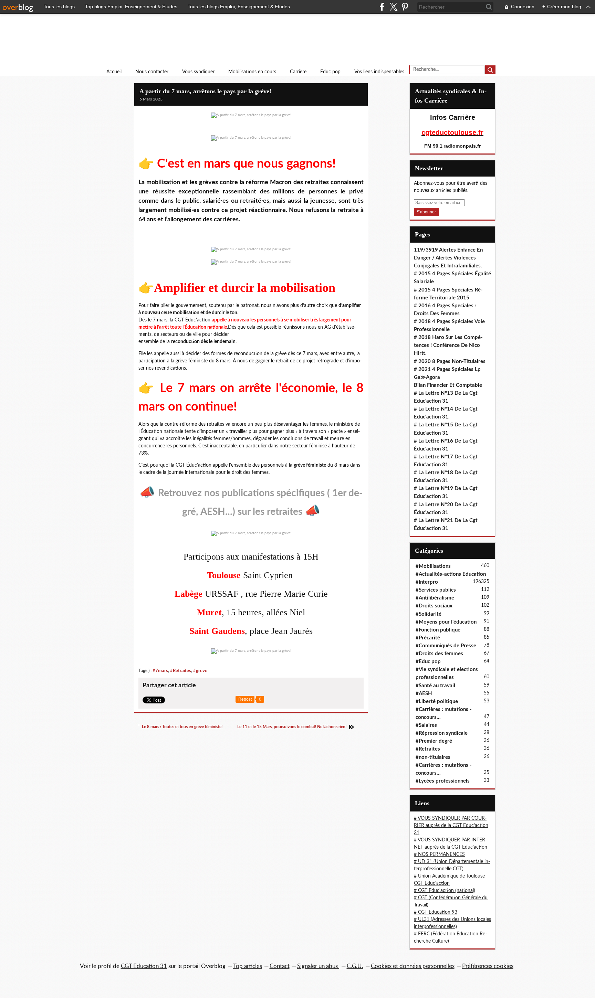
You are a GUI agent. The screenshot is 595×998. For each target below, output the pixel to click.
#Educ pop (428, 661)
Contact (280, 966)
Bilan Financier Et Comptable (448, 385)
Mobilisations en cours (252, 72)
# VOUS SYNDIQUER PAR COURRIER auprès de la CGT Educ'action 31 (451, 825)
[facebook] (382, 7)
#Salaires (426, 725)
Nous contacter (151, 72)
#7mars (160, 671)
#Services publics (436, 590)
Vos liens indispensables (379, 72)
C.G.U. (355, 966)
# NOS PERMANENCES (439, 854)
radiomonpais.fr (462, 146)
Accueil (114, 72)
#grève (200, 671)
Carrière (298, 72)
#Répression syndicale (442, 733)
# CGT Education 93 (435, 912)
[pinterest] (404, 7)
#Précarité (428, 637)
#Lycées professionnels (443, 781)
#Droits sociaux (434, 605)
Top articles (247, 966)
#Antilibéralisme (435, 598)
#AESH (424, 693)
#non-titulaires (433, 757)
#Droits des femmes (439, 653)
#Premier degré (434, 741)
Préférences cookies (487, 966)
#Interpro (427, 582)
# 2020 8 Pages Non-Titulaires (450, 361)
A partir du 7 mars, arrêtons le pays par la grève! (205, 91)
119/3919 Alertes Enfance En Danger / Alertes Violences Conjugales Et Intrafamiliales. (448, 257)
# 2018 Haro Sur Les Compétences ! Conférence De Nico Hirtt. (448, 345)
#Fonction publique (438, 630)
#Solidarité (428, 614)
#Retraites (180, 671)
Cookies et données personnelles (413, 966)
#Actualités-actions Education (451, 574)
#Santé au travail (435, 685)
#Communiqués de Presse (446, 645)
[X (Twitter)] (393, 7)
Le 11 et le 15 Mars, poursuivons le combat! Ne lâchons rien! (292, 727)
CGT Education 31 (144, 966)
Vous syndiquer (198, 72)
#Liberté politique (437, 701)
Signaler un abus (318, 966)
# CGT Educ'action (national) (444, 890)
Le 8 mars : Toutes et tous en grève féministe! (181, 727)
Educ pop (330, 72)
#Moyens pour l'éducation (446, 622)
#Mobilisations (433, 566)
